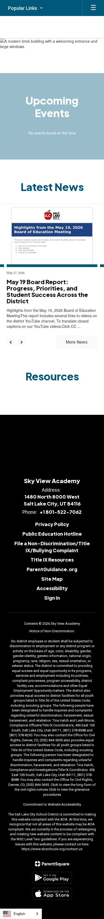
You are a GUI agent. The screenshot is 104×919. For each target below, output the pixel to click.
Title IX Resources (52, 559)
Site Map (52, 579)
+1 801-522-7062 (60, 512)
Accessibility (52, 588)
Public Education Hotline (52, 534)
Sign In (52, 598)
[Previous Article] (11, 342)
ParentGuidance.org (52, 569)
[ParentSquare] (52, 864)
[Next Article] (21, 342)
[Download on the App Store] (52, 894)
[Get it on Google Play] (52, 878)
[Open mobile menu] (93, 8)
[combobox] (21, 914)
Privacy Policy (52, 524)
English (19, 913)
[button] (25, 8)
